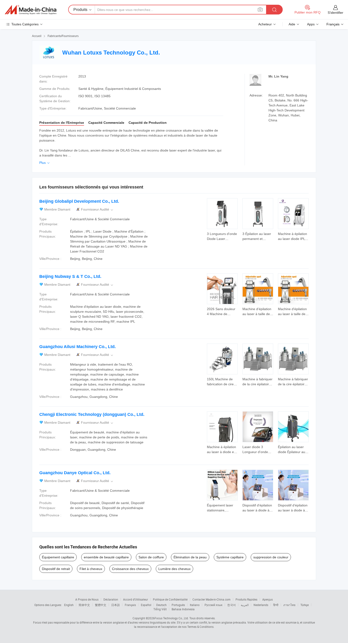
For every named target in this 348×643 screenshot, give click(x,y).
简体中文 (84, 605)
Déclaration (110, 599)
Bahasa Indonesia (183, 609)
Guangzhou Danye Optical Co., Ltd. (75, 472)
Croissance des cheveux (130, 569)
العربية (245, 605)
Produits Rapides (246, 599)
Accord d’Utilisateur (135, 599)
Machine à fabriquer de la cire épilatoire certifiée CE (257, 384)
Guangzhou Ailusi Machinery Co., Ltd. (77, 346)
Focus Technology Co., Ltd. (172, 618)
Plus (44, 163)
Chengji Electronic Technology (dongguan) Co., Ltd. (91, 414)
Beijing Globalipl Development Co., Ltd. (79, 201)
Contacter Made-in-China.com (211, 599)
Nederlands (261, 605)
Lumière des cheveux (174, 569)
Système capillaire (230, 557)
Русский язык (213, 605)
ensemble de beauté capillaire (106, 557)
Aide (292, 24)
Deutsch (161, 605)
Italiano (195, 605)
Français (130, 605)
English (69, 605)
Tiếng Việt (160, 609)
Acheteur (265, 24)
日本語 (115, 605)
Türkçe (304, 605)
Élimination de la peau (190, 557)
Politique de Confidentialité (170, 599)
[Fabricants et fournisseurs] (30, 10)
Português (178, 605)
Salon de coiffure (151, 557)
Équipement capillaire (58, 557)
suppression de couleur (270, 557)
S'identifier (335, 12)
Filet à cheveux (91, 569)
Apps (311, 24)
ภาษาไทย (289, 605)
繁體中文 (100, 605)
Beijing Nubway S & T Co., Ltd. (70, 276)
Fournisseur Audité (97, 209)
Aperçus (267, 599)
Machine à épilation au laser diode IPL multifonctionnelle (292, 239)
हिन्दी (275, 605)
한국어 (231, 605)
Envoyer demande (222, 236)
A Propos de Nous (86, 599)
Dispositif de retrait (56, 569)
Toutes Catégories (25, 24)
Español (146, 605)
